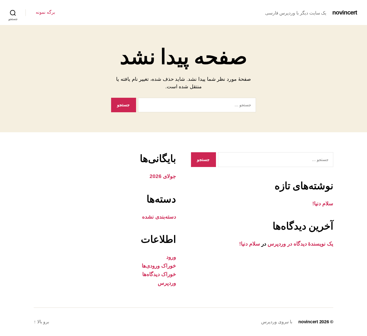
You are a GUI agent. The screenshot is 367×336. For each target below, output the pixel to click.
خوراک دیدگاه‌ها (159, 274)
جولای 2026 (163, 176)
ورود (171, 257)
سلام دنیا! (322, 203)
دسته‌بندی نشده (159, 217)
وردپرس (167, 283)
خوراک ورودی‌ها (159, 265)
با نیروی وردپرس (276, 321)
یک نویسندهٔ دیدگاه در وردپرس (300, 243)
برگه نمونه (45, 12)
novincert (344, 13)
